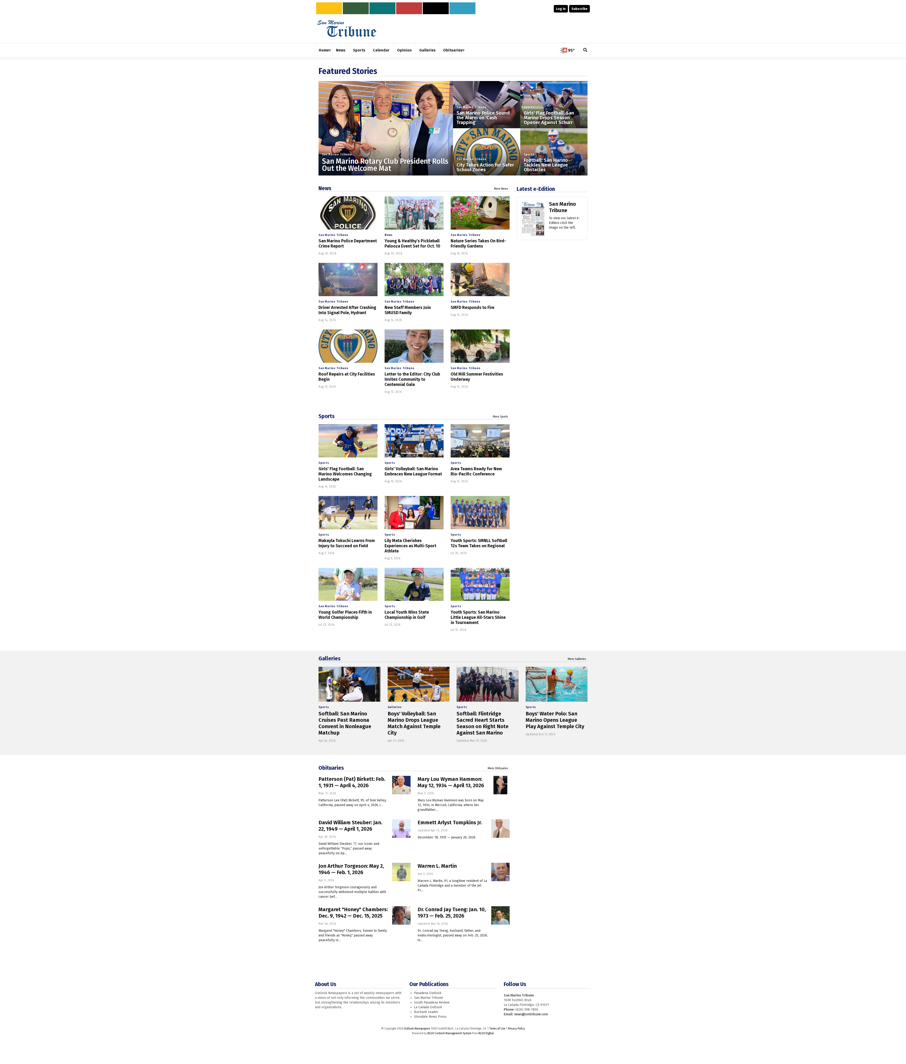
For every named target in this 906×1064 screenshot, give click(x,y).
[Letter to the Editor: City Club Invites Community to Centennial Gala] (414, 346)
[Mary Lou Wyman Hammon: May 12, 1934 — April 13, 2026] (500, 785)
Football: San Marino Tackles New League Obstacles (546, 164)
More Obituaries (498, 768)
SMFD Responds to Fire (472, 307)
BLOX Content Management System (449, 1033)
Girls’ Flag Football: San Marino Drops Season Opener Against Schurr (549, 117)
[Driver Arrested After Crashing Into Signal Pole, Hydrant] (348, 279)
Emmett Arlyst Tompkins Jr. (450, 822)
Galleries (329, 658)
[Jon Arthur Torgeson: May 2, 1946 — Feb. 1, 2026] (401, 872)
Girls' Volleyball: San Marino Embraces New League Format (413, 471)
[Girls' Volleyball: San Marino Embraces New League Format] (414, 440)
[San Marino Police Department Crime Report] (348, 213)
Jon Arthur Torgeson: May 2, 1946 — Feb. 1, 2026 (351, 869)
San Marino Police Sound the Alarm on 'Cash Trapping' (483, 117)
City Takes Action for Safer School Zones (485, 167)
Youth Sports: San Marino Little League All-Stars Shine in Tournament (478, 617)
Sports (529, 107)
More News (501, 188)
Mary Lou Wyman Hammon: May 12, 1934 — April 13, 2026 (451, 782)
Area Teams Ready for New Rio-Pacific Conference (476, 471)
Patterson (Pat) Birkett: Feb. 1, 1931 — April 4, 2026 (352, 782)
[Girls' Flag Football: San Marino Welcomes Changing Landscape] (348, 440)
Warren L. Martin (437, 866)
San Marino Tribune (337, 154)
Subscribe (579, 9)
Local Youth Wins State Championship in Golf (407, 615)
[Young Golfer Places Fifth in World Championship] (348, 584)
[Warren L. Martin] (500, 872)
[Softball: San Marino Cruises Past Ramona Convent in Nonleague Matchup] (350, 684)
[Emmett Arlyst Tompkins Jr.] (500, 828)
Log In (561, 9)
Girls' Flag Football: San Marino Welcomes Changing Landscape (345, 474)
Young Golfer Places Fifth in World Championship (345, 615)
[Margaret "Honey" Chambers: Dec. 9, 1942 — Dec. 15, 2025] (401, 915)
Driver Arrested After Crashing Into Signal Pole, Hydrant (347, 310)
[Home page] (347, 28)
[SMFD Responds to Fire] (480, 279)
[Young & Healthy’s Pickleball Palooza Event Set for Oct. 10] (414, 213)
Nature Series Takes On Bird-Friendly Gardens (478, 243)
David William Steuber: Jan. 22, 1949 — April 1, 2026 (350, 825)
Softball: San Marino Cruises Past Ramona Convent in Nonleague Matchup (345, 723)
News (325, 188)
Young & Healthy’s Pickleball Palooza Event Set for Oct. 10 (412, 243)
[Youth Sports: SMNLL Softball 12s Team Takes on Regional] (480, 512)
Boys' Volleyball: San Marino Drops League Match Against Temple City (414, 723)
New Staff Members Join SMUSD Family (408, 310)
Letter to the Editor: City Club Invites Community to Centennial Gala (412, 379)
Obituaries (331, 768)
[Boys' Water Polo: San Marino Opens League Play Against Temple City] (557, 684)
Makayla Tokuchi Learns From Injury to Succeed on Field (347, 543)
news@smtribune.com (531, 1014)
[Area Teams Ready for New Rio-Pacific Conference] (480, 440)
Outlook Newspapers (417, 1028)
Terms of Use (497, 1028)
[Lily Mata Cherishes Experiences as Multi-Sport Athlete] (414, 512)
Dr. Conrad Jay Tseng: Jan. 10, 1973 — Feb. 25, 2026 (452, 912)
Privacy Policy (516, 1028)
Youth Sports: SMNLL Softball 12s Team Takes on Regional (479, 543)
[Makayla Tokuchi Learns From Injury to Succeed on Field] (348, 512)
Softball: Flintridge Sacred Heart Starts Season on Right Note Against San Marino (482, 723)
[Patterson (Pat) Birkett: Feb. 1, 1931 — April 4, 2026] (401, 785)
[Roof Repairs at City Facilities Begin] (348, 346)
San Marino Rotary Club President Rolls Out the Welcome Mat (385, 165)
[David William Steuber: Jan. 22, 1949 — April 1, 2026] (401, 828)
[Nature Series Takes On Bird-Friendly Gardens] (480, 213)
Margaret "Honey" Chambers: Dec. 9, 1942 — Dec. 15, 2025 (353, 912)
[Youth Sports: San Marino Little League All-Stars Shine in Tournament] (480, 584)
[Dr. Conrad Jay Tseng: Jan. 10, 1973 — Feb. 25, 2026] (500, 915)
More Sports (500, 416)
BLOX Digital (486, 1033)
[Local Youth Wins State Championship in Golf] (414, 584)
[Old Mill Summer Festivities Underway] (480, 346)
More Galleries (577, 659)
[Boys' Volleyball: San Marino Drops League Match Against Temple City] (419, 684)
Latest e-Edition (536, 189)
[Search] (585, 50)
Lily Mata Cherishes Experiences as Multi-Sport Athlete (410, 546)
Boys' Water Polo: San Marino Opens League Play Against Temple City (555, 720)
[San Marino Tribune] (533, 220)
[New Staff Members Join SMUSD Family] (414, 279)
